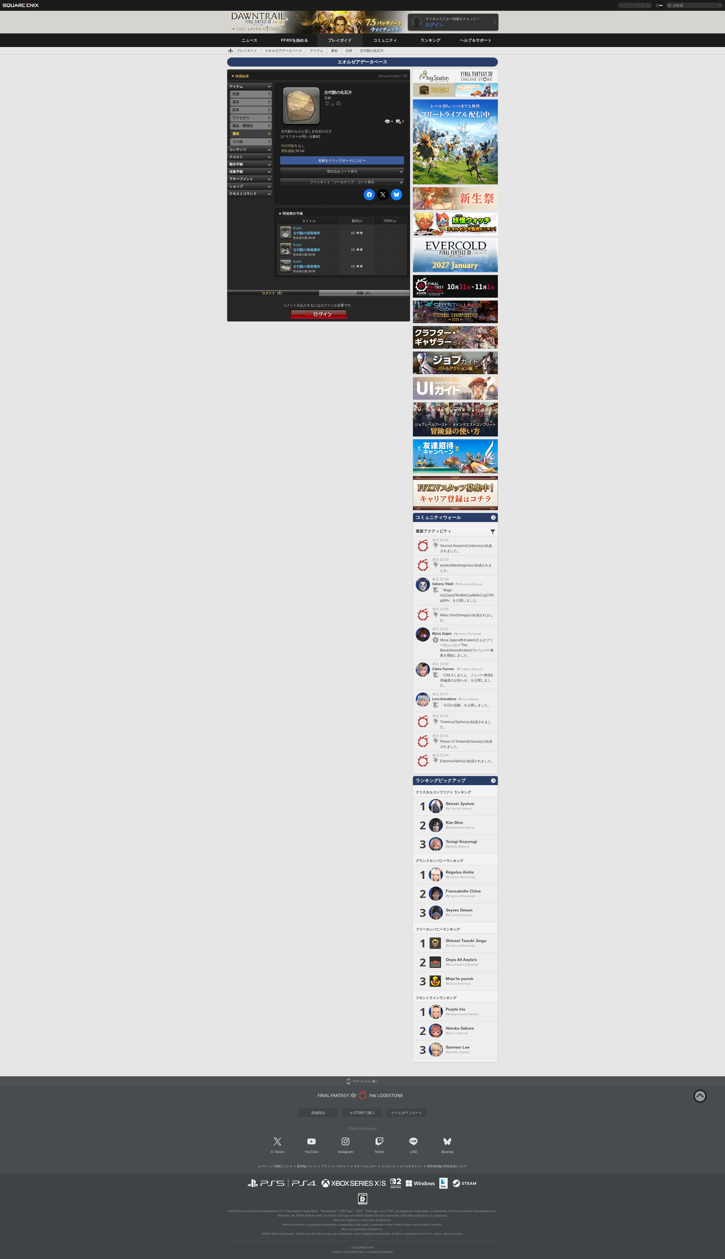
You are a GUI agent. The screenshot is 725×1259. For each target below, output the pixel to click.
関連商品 (318, 1113)
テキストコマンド (243, 194)
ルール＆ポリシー (411, 1166)
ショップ (236, 186)
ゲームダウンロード (406, 1113)
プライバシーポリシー (335, 1166)
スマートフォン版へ (365, 1081)
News (280, 1152)
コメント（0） (273, 293)
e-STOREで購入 (362, 1113)
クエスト (236, 157)
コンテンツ (237, 150)
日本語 (678, 5)
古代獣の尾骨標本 (306, 267)
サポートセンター (365, 1166)
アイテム (236, 87)
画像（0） (364, 293)
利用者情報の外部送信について (447, 1166)
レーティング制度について (275, 1166)
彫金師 (297, 228)
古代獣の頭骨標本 (306, 233)
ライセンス (388, 1166)
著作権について (307, 1166)
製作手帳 (236, 164)
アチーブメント (241, 179)
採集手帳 (236, 172)
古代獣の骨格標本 (306, 250)
